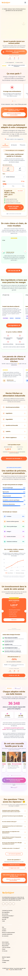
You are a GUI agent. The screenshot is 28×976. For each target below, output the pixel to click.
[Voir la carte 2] (8, 775)
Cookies (4, 962)
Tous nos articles (6, 947)
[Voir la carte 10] (18, 775)
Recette (23, 145)
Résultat (15, 145)
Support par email (14, 868)
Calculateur (5, 145)
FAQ (3, 927)
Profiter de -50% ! (13, 675)
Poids (4, 181)
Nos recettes (5, 914)
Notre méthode (5, 944)
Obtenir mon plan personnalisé (13, 207)
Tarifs (3, 921)
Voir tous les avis (13, 270)
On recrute (4, 951)
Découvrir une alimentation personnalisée (14, 114)
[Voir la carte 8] (16, 775)
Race (4, 173)
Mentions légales (6, 957)
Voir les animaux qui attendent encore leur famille (15, 780)
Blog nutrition (5, 945)
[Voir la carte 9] (17, 775)
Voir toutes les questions (15, 853)
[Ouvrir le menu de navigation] (25, 2)
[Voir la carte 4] (11, 775)
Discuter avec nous (15, 864)
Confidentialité (5, 960)
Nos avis (4, 919)
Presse (3, 949)
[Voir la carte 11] (19, 775)
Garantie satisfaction (7, 934)
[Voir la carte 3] (9, 775)
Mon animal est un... (8, 165)
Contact (4, 929)
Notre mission (5, 942)
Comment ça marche (7, 910)
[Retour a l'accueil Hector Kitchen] (6, 2)
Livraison (4, 930)
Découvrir (14, 619)
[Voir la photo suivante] (23, 23)
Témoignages (5, 917)
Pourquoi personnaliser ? (8, 915)
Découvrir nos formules (13, 458)
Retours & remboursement (8, 932)
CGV (3, 958)
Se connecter (5, 936)
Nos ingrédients (13, 325)
